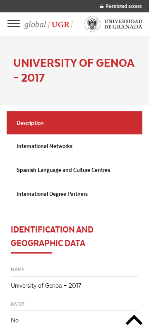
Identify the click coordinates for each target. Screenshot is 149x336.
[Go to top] (134, 321)
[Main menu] (13, 24)
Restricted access (124, 6)
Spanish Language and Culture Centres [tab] (63, 170)
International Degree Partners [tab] (52, 193)
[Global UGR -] (48, 24)
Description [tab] (30, 123)
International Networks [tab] (44, 146)
